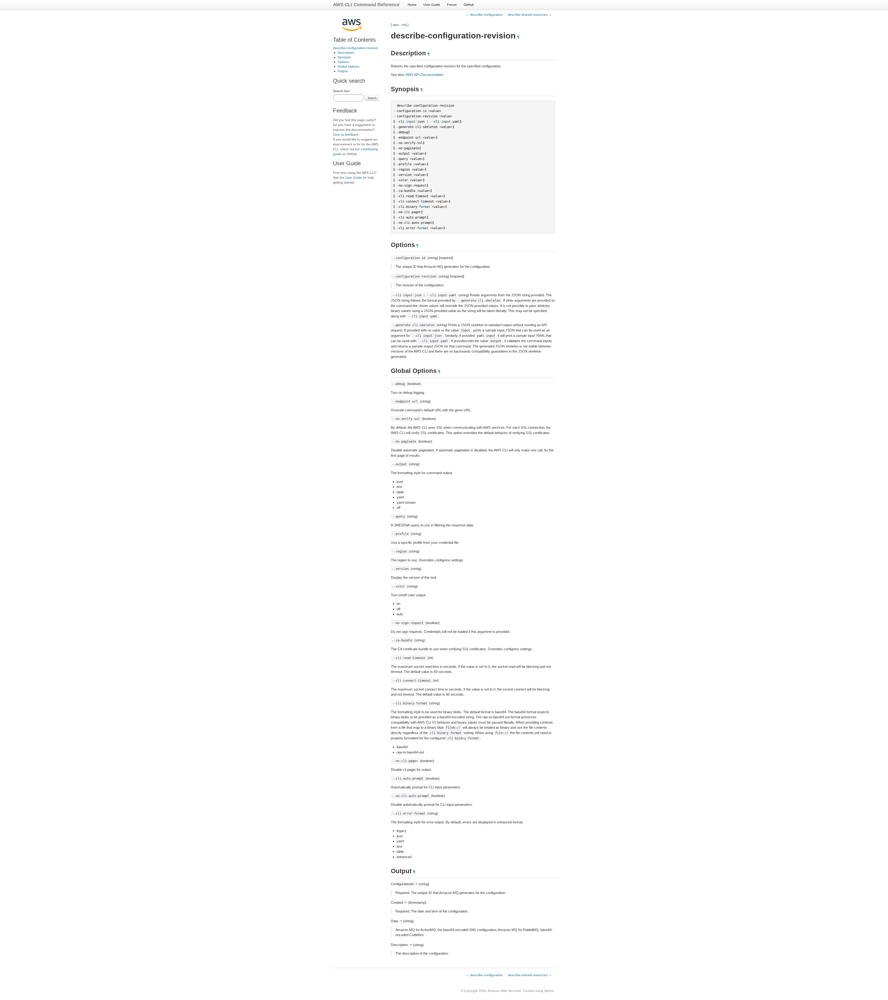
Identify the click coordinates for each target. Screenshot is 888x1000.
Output (343, 71)
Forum (452, 4)
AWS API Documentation (424, 75)
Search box (341, 91)
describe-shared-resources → (530, 14)
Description (346, 52)
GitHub (469, 4)
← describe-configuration (484, 14)
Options (343, 62)
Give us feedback (345, 134)
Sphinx (549, 991)
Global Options (348, 66)
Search (372, 98)
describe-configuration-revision (355, 48)
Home (412, 4)
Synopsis (344, 57)
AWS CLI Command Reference (366, 4)
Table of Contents (354, 40)
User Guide (431, 4)
